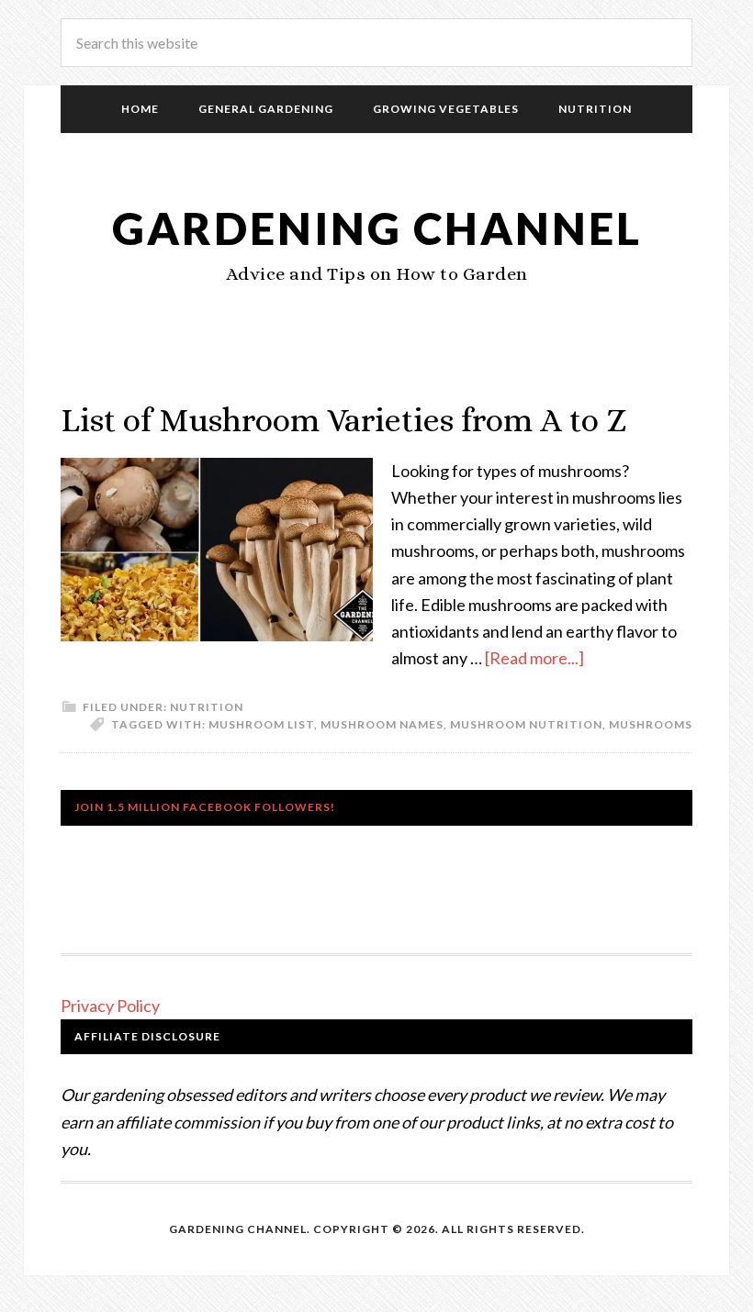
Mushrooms (650, 724)
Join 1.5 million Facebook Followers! (204, 807)
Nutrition (206, 707)
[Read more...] (534, 658)
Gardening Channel (377, 228)
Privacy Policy (110, 1005)
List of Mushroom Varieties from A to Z (344, 420)
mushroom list (261, 724)
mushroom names (382, 724)
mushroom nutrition (526, 724)
